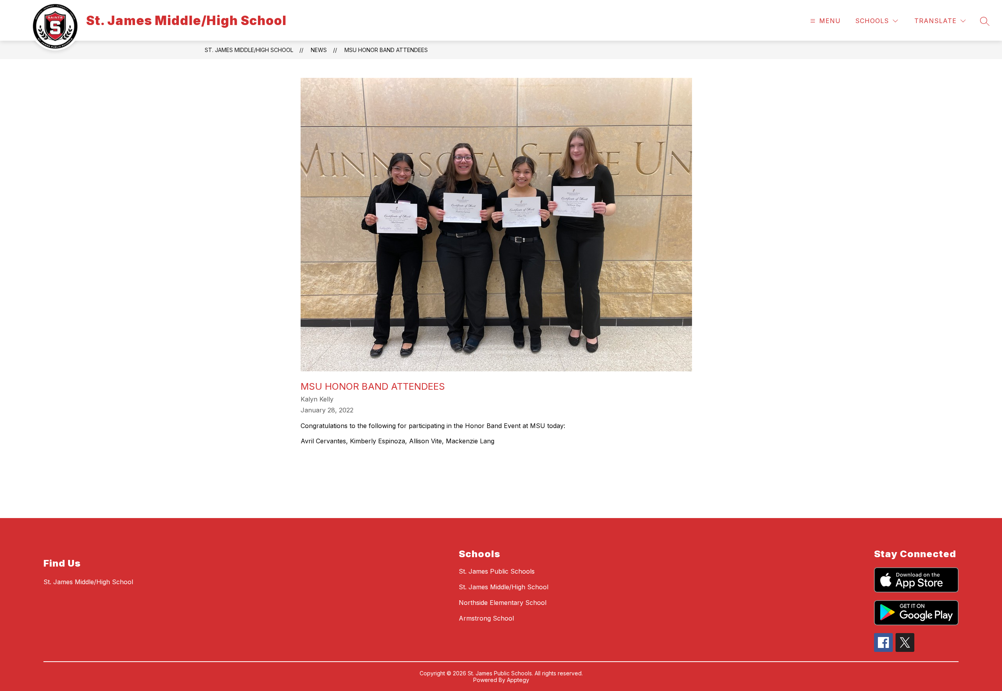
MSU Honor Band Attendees (386, 50)
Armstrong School (486, 618)
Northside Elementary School (502, 602)
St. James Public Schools (497, 571)
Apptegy (518, 680)
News (319, 50)
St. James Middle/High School (249, 50)
